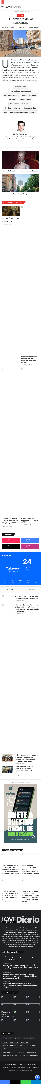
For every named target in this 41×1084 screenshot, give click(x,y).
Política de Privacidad (32, 1067)
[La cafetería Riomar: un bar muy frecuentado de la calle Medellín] (11, 211)
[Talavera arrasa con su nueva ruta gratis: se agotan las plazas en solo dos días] (20, 1022)
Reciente (10, 590)
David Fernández (9, 27)
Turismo (20, 11)
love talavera (26, 100)
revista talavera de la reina (10, 1055)
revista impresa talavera (27, 1049)
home (11, 1042)
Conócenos (5, 1067)
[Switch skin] (35, 8)
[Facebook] (20, 144)
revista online (30, 108)
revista (21, 1045)
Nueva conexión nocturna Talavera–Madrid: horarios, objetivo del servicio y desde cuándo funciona (25, 770)
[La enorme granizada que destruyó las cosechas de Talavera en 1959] (30, 280)
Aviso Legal (21, 1067)
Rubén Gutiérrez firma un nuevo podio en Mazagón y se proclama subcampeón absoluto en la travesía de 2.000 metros (30, 896)
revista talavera (31, 1052)
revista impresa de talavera (10, 1049)
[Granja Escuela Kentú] (33, 1024)
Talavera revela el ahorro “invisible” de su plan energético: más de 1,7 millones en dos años (10, 895)
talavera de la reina (32, 1055)
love (17, 1042)
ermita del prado (29, 95)
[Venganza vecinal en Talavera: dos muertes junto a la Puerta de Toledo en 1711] (11, 442)
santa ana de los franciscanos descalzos (20, 112)
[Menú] (2, 8)
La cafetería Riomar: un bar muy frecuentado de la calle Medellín (10, 220)
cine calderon (21, 87)
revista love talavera (8, 1052)
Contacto (13, 1067)
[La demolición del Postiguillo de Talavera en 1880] (30, 442)
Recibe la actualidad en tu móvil (20, 782)
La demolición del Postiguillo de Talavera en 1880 (29, 520)
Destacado (18, 1038)
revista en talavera (13, 108)
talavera (22, 1055)
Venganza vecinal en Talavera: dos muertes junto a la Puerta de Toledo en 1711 (10, 521)
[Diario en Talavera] (13, 7)
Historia (26, 11)
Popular (31, 590)
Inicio (15, 11)
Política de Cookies (15, 1071)
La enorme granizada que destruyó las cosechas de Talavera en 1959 (29, 359)
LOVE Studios (32, 1064)
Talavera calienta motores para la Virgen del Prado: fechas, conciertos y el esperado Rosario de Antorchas (27, 608)
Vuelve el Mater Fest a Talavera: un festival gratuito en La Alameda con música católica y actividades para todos (26, 758)
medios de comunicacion (20, 104)
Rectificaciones (27, 1071)
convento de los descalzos (20, 91)
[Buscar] (39, 8)
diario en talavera (28, 1038)
